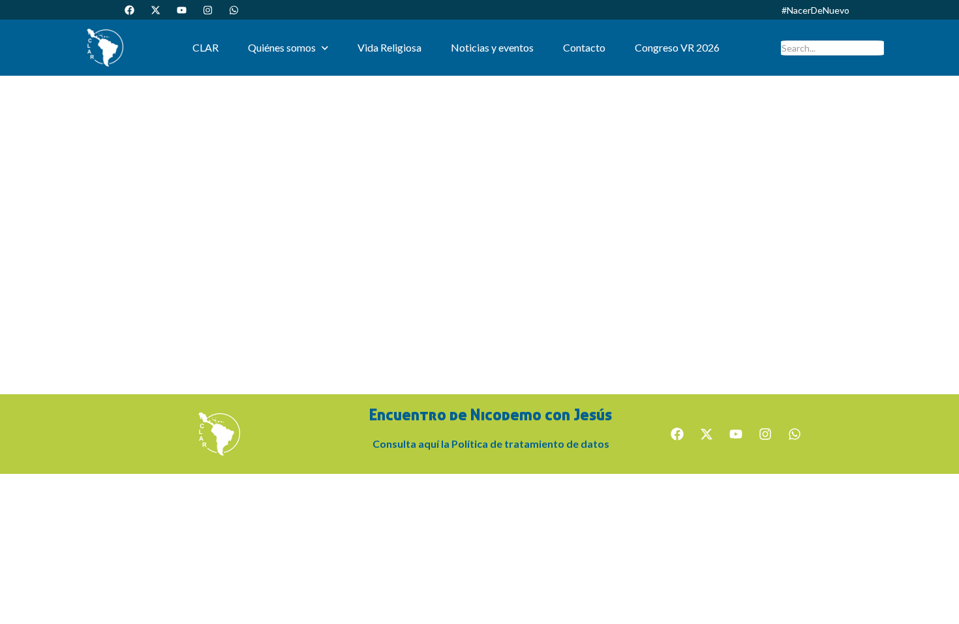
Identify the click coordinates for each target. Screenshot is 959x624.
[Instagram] (207, 10)
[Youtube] (181, 10)
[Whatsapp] (233, 10)
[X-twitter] (155, 10)
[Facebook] (129, 10)
